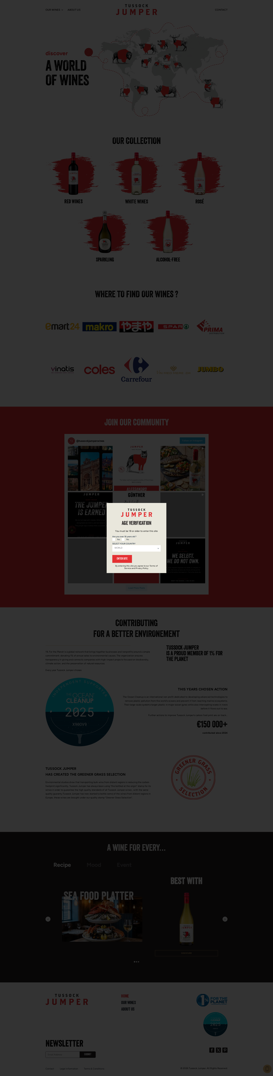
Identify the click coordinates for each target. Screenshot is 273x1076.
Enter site (122, 559)
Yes (118, 539)
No (127, 539)
